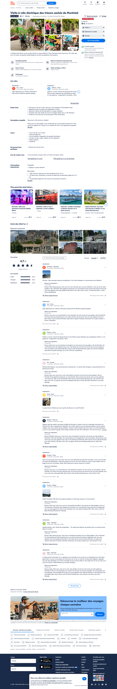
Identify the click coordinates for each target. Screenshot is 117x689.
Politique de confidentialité (51, 622)
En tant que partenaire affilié (98, 669)
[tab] (22, 630)
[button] (25, 16)
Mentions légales (59, 662)
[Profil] (104, 2)
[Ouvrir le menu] (105, 267)
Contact (57, 659)
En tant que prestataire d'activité (98, 660)
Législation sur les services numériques (64, 672)
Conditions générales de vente (62, 669)
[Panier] (91, 2)
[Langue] (97, 2)
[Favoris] (85, 2)
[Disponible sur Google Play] (46, 661)
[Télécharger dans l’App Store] (46, 667)
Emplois (83, 662)
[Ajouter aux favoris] (31, 191)
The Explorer (85, 672)
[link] (21, 205)
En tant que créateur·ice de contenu (99, 665)
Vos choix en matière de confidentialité (65, 667)
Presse (83, 667)
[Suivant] (78, 91)
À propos (84, 659)
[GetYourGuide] (12, 3)
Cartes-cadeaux (85, 669)
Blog (83, 664)
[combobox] (31, 3)
